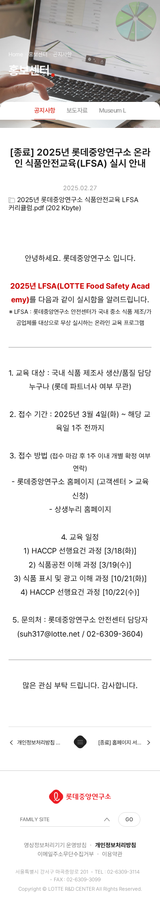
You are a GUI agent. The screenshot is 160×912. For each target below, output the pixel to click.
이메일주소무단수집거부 (66, 854)
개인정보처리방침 (115, 845)
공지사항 (44, 110)
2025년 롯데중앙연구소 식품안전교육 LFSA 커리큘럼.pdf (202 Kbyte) (73, 204)
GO (129, 819)
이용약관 (112, 854)
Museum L (112, 110)
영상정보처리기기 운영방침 (55, 845)
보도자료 (77, 110)
